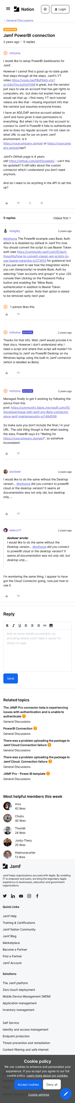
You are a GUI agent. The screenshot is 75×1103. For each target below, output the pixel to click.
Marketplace (11, 943)
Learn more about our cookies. (47, 1075)
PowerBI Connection (17, 728)
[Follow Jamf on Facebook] (37, 896)
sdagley (14, 231)
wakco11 (15, 530)
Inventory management (18, 1010)
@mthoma (10, 238)
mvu (18, 804)
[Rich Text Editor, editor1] (37, 651)
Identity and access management (25, 1029)
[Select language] (45, 9)
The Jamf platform (15, 983)
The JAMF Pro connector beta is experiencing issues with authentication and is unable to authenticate (35, 712)
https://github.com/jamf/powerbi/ (32, 161)
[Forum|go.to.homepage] (21, 9)
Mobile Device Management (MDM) (27, 996)
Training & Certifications (19, 922)
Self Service (11, 1022)
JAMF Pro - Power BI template (24, 773)
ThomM (20, 828)
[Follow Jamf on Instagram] (29, 896)
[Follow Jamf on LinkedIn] (13, 896)
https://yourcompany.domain (23, 143)
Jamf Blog (9, 936)
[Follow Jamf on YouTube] (21, 895)
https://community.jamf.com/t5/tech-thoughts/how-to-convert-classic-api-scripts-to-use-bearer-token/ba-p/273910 (36, 256)
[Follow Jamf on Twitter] (5, 896)
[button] (8, 10)
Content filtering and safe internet (26, 1049)
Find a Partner (12, 956)
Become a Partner (15, 949)
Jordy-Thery (23, 840)
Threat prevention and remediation (26, 1043)
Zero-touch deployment (19, 989)
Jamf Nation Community (19, 929)
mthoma (14, 53)
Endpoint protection (16, 1036)
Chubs (19, 816)
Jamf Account (12, 963)
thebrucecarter (25, 852)
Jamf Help (10, 916)
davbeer (15, 471)
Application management (20, 1003)
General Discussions (19, 20)
